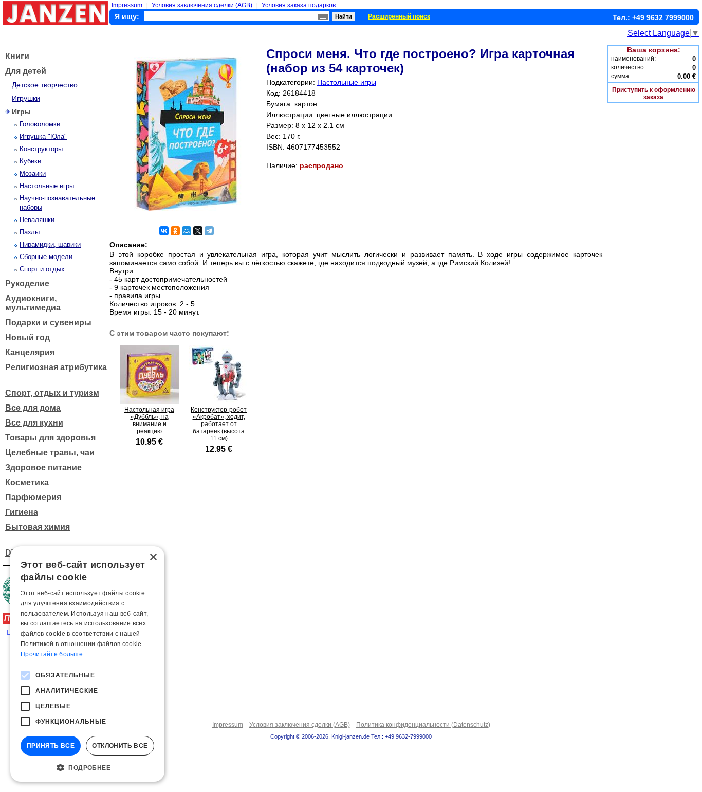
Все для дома (33, 407)
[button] (87, 766)
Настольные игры (47, 186)
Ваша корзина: (653, 50)
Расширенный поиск (399, 16)
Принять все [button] (51, 745)
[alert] (87, 664)
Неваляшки (37, 220)
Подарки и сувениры (48, 322)
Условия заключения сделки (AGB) (202, 5)
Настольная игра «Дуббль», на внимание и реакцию (149, 420)
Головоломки (40, 124)
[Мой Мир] (186, 230)
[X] (197, 230)
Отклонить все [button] (119, 745)
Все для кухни (34, 422)
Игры (21, 111)
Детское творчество (45, 85)
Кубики (30, 161)
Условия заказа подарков (299, 5)
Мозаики (33, 173)
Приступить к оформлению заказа (653, 93)
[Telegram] (209, 230)
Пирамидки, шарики (50, 244)
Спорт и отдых (42, 269)
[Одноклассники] (175, 230)
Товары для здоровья (50, 437)
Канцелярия (29, 352)
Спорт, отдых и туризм (52, 393)
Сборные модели (46, 257)
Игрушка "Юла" (43, 136)
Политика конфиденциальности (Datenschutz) (423, 724)
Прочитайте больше (52, 654)
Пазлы (30, 232)
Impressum (127, 5)
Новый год (27, 337)
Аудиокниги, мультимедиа (33, 303)
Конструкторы (41, 149)
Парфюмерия (33, 497)
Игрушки (26, 98)
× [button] (153, 557)
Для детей (25, 71)
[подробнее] (149, 401)
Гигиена (21, 512)
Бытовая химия (37, 527)
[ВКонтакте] (164, 230)
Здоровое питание (43, 467)
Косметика (27, 482)
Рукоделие (27, 283)
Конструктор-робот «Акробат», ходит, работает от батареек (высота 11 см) (219, 424)
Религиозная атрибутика (56, 367)
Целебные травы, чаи (50, 452)
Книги (17, 56)
